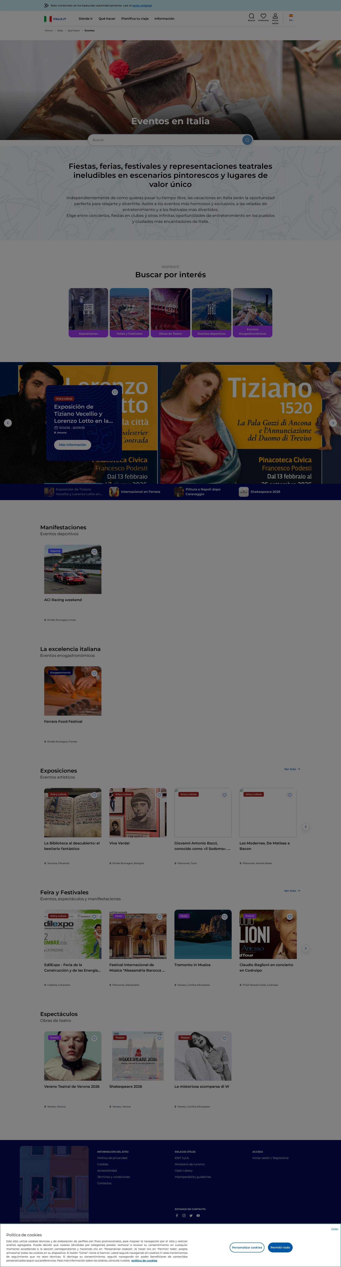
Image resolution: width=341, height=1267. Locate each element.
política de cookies (144, 1260)
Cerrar (334, 1228)
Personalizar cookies (247, 1247)
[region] (170, 1245)
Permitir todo (280, 1247)
